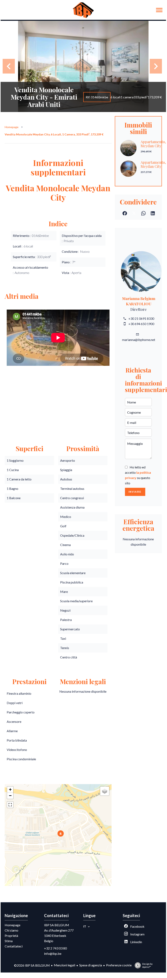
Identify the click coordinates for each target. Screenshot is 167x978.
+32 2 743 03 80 (55, 948)
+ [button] (10, 789)
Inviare (135, 491)
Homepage (11, 127)
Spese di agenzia (90, 965)
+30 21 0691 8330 (141, 318)
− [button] (10, 795)
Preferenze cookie (119, 965)
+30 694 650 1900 (141, 324)
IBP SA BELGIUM (56, 925)
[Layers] (104, 791)
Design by (147, 965)
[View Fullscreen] (10, 805)
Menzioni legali (64, 965)
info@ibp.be (52, 953)
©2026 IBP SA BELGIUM (32, 965)
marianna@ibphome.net (138, 340)
